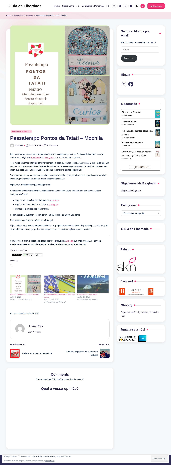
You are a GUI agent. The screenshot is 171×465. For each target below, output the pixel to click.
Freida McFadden (129, 124)
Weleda (69, 241)
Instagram (49, 157)
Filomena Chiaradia (129, 137)
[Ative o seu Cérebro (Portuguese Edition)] (157, 114)
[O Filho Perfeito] (157, 123)
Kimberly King (127, 158)
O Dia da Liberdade (25, 6)
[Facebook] (131, 84)
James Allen (127, 145)
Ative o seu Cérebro (131, 112)
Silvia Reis (35, 326)
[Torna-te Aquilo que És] (157, 144)
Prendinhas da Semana (21, 131)
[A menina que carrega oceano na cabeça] (157, 132)
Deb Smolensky (128, 115)
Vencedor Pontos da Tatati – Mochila (24, 294)
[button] (156, 6)
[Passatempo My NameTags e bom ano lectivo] (59, 284)
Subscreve (129, 58)
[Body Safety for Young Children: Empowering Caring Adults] (157, 153)
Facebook (35, 157)
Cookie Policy (49, 461)
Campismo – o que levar (87, 294)
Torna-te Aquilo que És (132, 142)
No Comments (52, 145)
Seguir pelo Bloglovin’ (131, 190)
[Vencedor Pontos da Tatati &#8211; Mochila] (25, 284)
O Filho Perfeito (129, 121)
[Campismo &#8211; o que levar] (93, 284)
